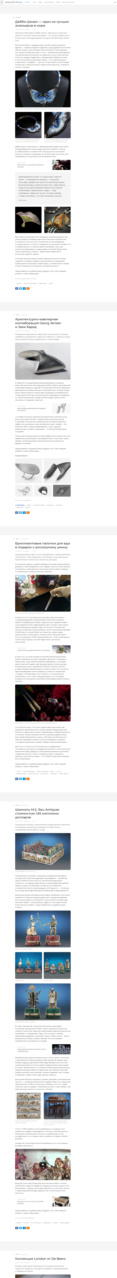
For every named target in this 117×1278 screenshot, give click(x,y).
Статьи (34, 2)
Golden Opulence (31, 751)
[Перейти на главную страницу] (14, 2)
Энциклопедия (48, 2)
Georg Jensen (50, 383)
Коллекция (49, 393)
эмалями (35, 45)
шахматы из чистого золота (53, 1186)
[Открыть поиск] (115, 2)
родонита (26, 1063)
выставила (62, 876)
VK (52, 271)
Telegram (45, 271)
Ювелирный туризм (68, 2)
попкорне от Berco (46, 754)
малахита (39, 1060)
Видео (40, 2)
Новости (27, 2)
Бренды (58, 2)
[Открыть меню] (2, 2)
